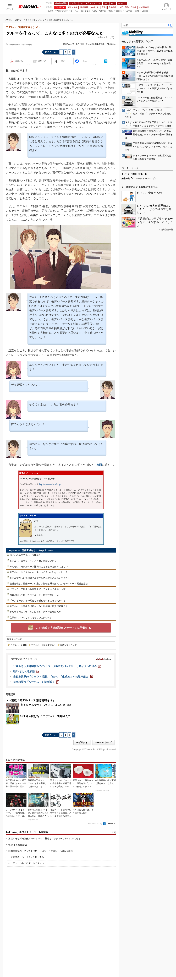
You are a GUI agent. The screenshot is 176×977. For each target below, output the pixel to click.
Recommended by (95, 824)
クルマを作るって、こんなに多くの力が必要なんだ (35, 612)
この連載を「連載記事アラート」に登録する (63, 627)
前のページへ (51, 52)
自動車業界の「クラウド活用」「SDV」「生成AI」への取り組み (40, 851)
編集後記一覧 (167, 229)
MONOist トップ (103, 742)
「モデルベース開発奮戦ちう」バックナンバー (29, 550)
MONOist (8, 20)
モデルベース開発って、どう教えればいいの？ (33, 561)
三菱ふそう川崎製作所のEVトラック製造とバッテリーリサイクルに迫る (44, 838)
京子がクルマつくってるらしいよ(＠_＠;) (30, 617)
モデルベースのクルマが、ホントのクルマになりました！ (39, 572)
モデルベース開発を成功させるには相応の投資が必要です (39, 606)
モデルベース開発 (18, 645)
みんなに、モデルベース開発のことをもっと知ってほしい (39, 566)
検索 (170, 25)
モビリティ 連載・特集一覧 (134, 174)
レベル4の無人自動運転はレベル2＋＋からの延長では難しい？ (154, 209)
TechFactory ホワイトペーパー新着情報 (27, 832)
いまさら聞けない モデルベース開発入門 (45, 716)
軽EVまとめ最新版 (17, 844)
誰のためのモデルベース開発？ (25, 555)
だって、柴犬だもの (149, 192)
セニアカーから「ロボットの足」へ (26, 863)
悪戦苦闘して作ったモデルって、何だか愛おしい (34, 595)
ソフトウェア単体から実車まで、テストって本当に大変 (37, 589)
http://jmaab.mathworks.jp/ (50, 484)
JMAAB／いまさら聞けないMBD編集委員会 (84, 44)
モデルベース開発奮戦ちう (43, 645)
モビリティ (19, 20)
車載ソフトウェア (68, 645)
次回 (99, 464)
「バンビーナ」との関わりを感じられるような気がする (37, 600)
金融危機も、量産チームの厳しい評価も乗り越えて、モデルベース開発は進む (49, 583)
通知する (42, 61)
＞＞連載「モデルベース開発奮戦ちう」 (30, 700)
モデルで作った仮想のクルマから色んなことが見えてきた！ (40, 578)
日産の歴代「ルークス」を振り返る (26, 857)
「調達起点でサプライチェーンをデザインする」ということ (155, 222)
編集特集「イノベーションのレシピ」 (139, 178)
